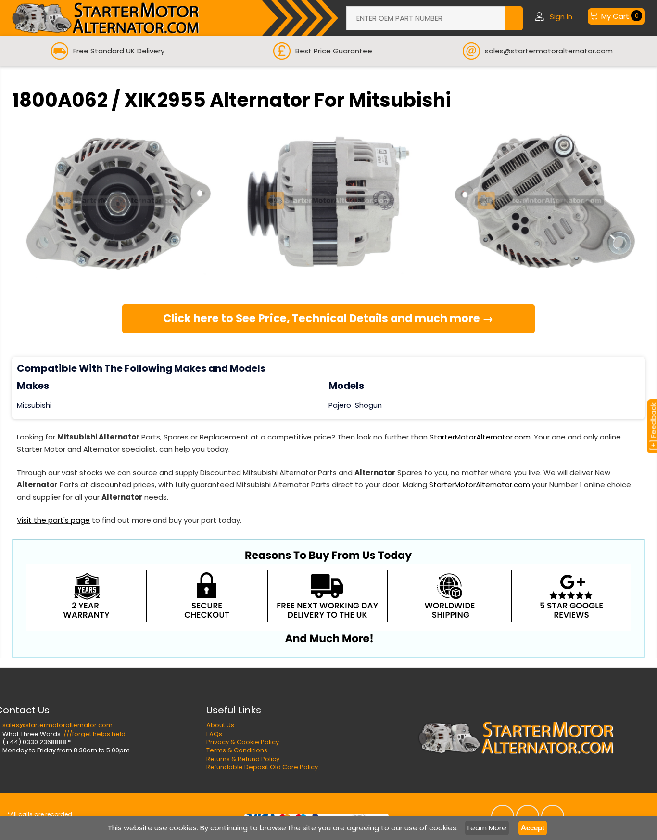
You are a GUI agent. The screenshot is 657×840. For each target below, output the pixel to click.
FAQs (214, 733)
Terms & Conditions (236, 750)
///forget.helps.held (94, 733)
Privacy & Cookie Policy (242, 742)
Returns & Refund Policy (242, 758)
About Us (220, 725)
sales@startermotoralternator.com (57, 725)
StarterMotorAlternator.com (480, 437)
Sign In (561, 17)
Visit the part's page (53, 520)
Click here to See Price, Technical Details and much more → (328, 318)
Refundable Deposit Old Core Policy (262, 767)
